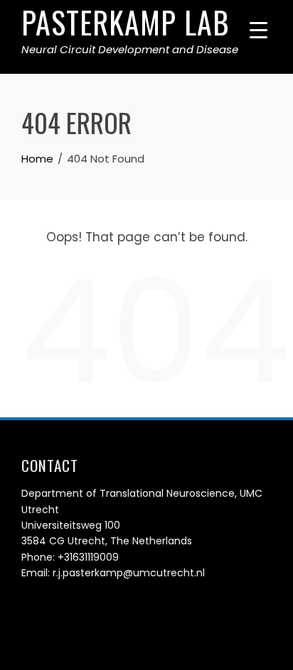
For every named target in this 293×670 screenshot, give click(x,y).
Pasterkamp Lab (125, 22)
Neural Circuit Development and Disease (129, 49)
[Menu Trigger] (258, 30)
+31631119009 (88, 557)
